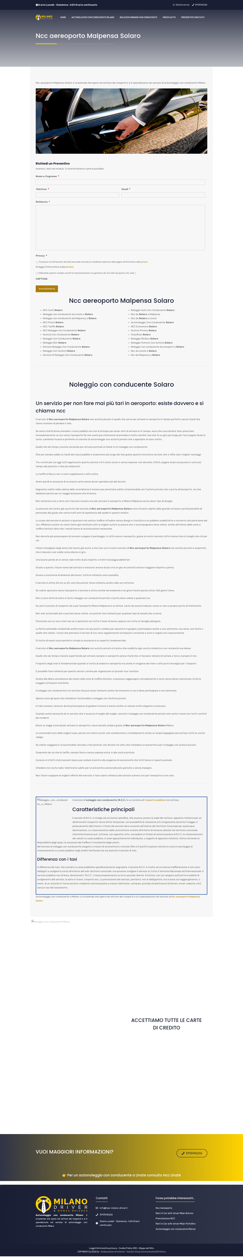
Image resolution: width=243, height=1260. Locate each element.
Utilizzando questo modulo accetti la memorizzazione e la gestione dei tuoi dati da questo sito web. (87, 273)
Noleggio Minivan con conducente (138, 17)
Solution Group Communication (141, 1252)
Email (126, 189)
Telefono (42, 189)
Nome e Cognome (47, 176)
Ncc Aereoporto (164, 1208)
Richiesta (43, 201)
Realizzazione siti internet (113, 1252)
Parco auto (169, 17)
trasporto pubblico (155, 800)
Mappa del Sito (146, 1248)
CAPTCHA (41, 278)
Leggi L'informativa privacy (103, 1248)
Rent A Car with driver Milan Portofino (175, 1223)
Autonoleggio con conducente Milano (93, 17)
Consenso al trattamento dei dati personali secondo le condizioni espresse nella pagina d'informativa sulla (93, 262)
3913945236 (106, 1214)
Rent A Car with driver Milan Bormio (174, 1213)
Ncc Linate (172, 1175)
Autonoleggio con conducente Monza (175, 1229)
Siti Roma (161, 1252)
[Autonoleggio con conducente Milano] (44, 17)
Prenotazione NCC (165, 1218)
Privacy (41, 255)
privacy (144, 262)
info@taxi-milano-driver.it (114, 1208)
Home (63, 17)
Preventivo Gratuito (192, 17)
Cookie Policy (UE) (128, 1248)
